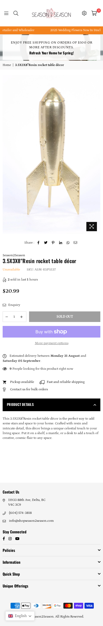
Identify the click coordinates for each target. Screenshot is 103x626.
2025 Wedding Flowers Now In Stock (71, 30)
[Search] (16, 13)
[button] (20, 615)
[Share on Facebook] (38, 242)
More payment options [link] (51, 343)
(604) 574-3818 (20, 513)
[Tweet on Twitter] (46, 242)
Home (7, 65)
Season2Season (14, 255)
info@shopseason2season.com (31, 521)
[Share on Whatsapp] (68, 242)
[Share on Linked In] (61, 242)
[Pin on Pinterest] (53, 242)
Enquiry (13, 305)
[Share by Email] (75, 242)
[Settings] (84, 13)
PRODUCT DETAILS (20, 404)
